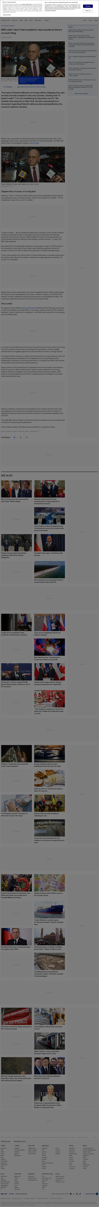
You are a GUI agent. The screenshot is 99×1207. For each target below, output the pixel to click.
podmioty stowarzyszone (27, 4)
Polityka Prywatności (7, 14)
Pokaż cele (88, 10)
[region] (49, 8)
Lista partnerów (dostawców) (50, 10)
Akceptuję (87, 6)
